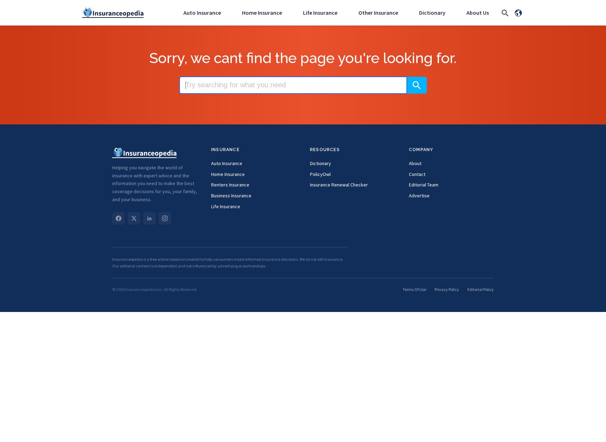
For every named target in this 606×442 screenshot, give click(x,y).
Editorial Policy (480, 289)
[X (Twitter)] (134, 218)
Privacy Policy (447, 289)
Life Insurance (320, 12)
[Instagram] (165, 218)
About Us (477, 12)
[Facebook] (118, 218)
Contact (417, 174)
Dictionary (432, 12)
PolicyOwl (320, 174)
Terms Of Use (414, 289)
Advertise (419, 195)
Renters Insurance (230, 185)
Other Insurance (378, 12)
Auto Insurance (202, 12)
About (415, 163)
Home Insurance (262, 12)
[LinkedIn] (149, 218)
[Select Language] (518, 12)
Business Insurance (231, 195)
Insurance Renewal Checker (339, 185)
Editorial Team (423, 185)
